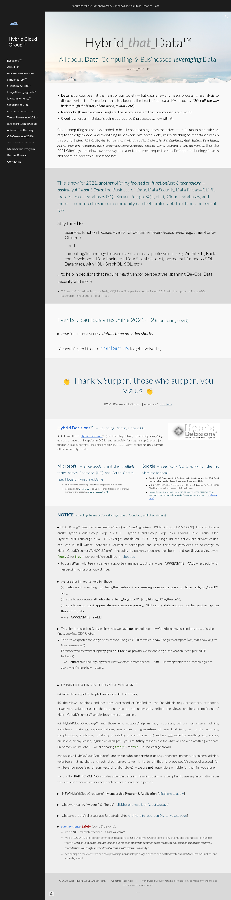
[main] (138, 52)
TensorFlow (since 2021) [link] (22, 117)
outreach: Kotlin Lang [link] (20, 130)
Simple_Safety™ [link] (17, 79)
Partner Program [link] (17, 155)
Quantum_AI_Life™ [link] (18, 85)
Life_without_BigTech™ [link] (21, 92)
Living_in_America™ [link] (19, 98)
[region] (115, 6)
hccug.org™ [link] (14, 60)
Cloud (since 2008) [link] (18, 104)
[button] (226, 16)
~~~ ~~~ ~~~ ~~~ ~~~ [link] (20, 73)
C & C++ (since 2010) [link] (20, 136)
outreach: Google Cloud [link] (22, 123)
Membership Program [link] (21, 149)
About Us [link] (13, 66)
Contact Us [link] (14, 161)
